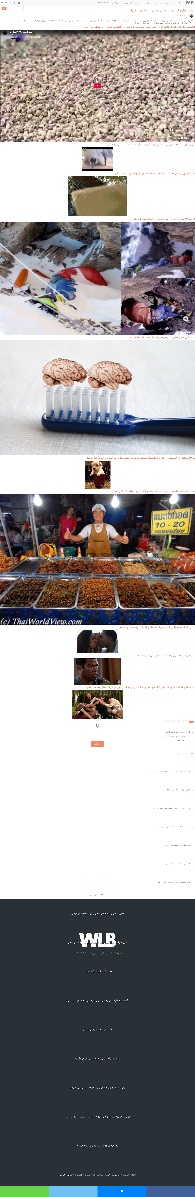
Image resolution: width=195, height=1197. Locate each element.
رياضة (154, 2)
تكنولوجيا (138, 2)
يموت (190, 144)
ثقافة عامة (185, 722)
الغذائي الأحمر (170, 27)
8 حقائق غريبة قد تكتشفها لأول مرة (178, 863)
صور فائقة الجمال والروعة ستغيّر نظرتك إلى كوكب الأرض (170, 771)
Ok (4, 9)
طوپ (178, 722)
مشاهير (168, 2)
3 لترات (157, 656)
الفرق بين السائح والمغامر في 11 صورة (176, 789)
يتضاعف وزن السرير (184, 173)
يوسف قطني (179, 16)
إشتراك (97, 744)
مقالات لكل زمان (97, 894)
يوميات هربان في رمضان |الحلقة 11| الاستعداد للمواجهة (171, 808)
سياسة (161, 2)
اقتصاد (180, 2)
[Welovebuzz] (189, 2)
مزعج (174, 722)
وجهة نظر (124, 2)
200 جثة (184, 219)
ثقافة (174, 2)
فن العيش (146, 2)
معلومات (168, 722)
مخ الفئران (155, 337)
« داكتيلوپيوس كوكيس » (114, 27)
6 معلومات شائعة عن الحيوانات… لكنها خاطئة (174, 882)
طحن (186, 687)
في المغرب (114, 2)
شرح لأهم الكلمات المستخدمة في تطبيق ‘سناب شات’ (171, 826)
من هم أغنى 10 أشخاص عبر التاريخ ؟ (177, 845)
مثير (131, 2)
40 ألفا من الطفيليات (148, 627)
